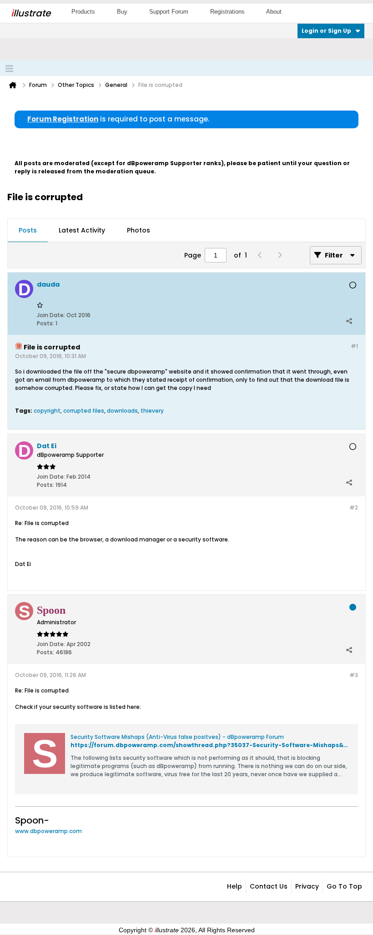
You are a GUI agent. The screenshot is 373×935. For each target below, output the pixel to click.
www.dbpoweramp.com (48, 831)
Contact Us (268, 886)
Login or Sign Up (326, 31)
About (274, 11)
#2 (353, 507)
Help (234, 886)
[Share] (349, 321)
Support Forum (168, 11)
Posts (28, 230)
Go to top (344, 886)
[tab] (28, 231)
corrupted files (83, 410)
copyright (47, 410)
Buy (122, 11)
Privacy (307, 886)
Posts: (45, 323)
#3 (353, 675)
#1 (354, 346)
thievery (152, 410)
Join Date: (51, 315)
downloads (122, 410)
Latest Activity (82, 230)
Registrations (227, 11)
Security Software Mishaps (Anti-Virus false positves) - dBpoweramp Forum (177, 737)
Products (83, 11)
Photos (138, 230)
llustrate (30, 13)
